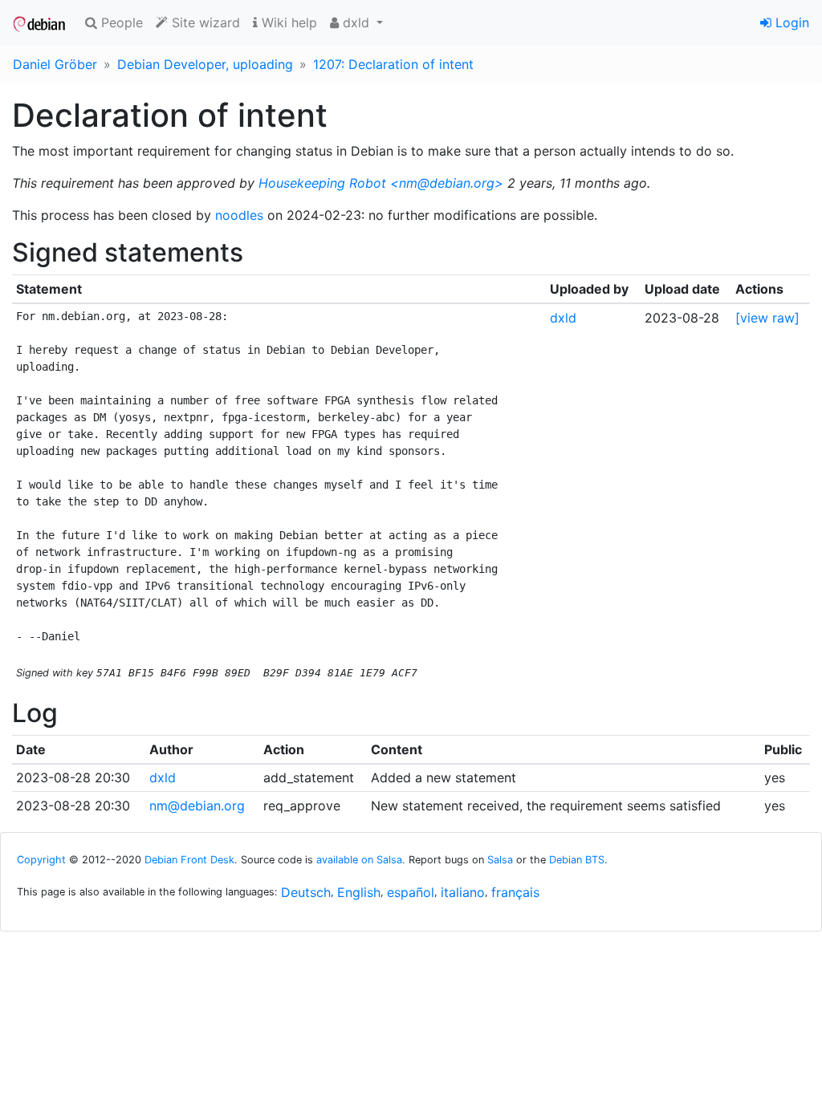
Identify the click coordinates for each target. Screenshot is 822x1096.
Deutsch (306, 892)
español (410, 892)
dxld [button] (356, 22)
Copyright (41, 860)
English (358, 892)
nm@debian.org (197, 806)
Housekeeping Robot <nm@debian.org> (380, 183)
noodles (239, 215)
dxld (563, 318)
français (515, 892)
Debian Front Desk (189, 860)
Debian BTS (576, 860)
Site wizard (204, 22)
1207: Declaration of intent (393, 64)
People (120, 22)
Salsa (500, 860)
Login (790, 22)
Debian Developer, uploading (205, 64)
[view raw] (767, 318)
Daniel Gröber (55, 64)
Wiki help (287, 22)
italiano (463, 892)
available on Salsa (359, 860)
